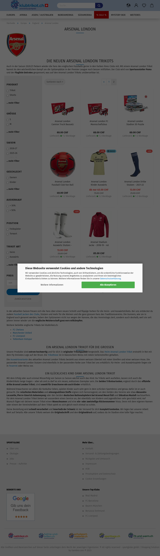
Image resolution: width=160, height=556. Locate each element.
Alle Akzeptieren (108, 284)
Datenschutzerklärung (110, 278)
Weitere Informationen (52, 284)
